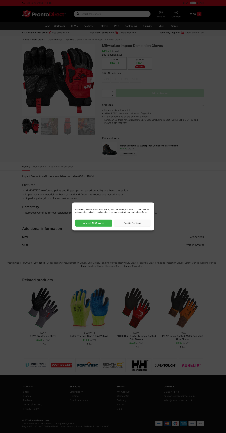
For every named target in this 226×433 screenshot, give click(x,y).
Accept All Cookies (93, 223)
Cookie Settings (132, 223)
